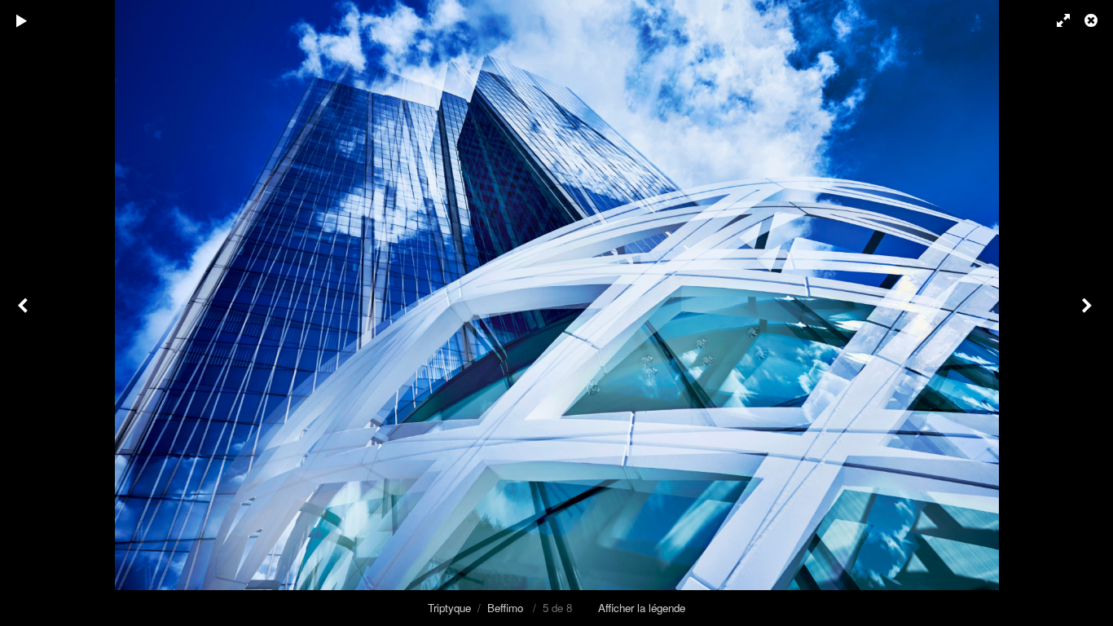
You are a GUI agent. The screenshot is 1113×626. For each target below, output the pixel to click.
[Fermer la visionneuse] (1092, 20)
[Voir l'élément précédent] (24, 313)
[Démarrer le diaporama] (22, 20)
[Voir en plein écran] (1056, 20)
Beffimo (505, 607)
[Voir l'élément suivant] (1088, 313)
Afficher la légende (641, 607)
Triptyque (449, 607)
